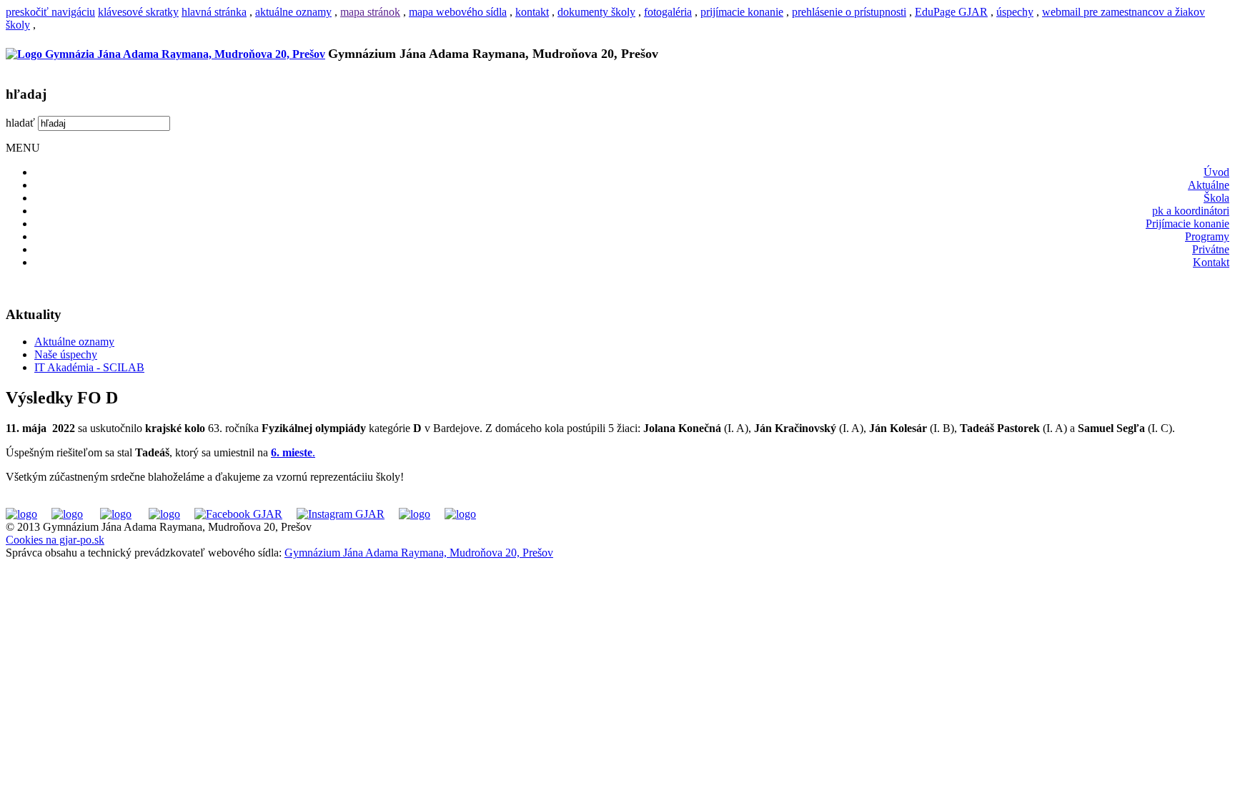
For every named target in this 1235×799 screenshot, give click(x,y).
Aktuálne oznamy (74, 341)
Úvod (1216, 172)
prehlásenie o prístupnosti (849, 12)
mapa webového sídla (458, 12)
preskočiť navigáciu (50, 12)
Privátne (1210, 249)
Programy (1207, 236)
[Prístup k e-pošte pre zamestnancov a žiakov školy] (67, 514)
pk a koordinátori (1190, 211)
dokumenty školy (596, 12)
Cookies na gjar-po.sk (55, 540)
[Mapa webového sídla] (414, 514)
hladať (20, 123)
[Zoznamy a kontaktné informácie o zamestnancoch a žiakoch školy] (164, 514)
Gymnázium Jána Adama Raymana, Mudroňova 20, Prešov (418, 552)
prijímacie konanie (741, 12)
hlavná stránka (214, 12)
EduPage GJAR (951, 12)
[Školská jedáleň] (116, 514)
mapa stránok (370, 12)
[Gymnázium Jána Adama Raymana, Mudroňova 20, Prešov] (165, 54)
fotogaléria (668, 12)
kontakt (532, 12)
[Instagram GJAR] (341, 514)
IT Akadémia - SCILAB (89, 367)
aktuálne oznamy (293, 12)
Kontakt (1211, 262)
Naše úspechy (65, 354)
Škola (1216, 198)
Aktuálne (1208, 185)
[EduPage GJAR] (21, 514)
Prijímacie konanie (1187, 223)
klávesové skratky (138, 12)
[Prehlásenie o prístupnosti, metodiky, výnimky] (460, 514)
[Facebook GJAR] (238, 514)
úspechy (1014, 12)
